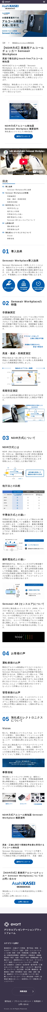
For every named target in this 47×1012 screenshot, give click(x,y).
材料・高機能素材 (32, 957)
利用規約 (37, 1001)
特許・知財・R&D (17, 957)
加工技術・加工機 (23, 969)
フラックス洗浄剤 (21, 974)
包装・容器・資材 (30, 972)
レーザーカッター (13, 976)
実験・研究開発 (16, 972)
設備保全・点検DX (14, 965)
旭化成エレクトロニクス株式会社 (23, 43)
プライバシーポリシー (22, 1001)
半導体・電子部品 (26, 948)
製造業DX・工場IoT (11, 948)
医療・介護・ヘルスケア (24, 967)
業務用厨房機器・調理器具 (17, 955)
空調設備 (25, 953)
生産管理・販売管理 (30, 965)
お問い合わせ (23, 1004)
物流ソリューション (16, 962)
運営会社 (8, 1001)
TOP (3, 43)
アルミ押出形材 (27, 976)
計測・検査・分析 (13, 953)
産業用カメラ (27, 979)
